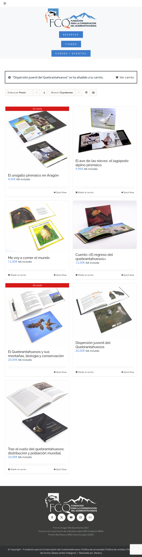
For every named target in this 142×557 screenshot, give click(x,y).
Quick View (61, 192)
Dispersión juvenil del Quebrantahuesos (93, 345)
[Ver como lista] (93, 92)
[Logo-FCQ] (71, 10)
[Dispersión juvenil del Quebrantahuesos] (105, 310)
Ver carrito (127, 77)
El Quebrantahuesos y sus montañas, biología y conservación (36, 354)
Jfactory (98, 553)
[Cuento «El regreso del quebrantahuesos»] (105, 225)
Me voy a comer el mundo (29, 258)
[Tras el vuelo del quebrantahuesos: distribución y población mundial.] (37, 411)
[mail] (90, 517)
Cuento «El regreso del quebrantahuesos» (94, 257)
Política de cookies (115, 549)
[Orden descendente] (44, 92)
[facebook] (52, 517)
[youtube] (71, 517)
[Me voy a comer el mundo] (37, 226)
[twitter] (61, 517)
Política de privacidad (93, 549)
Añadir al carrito (86, 192)
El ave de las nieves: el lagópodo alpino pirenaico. (102, 163)
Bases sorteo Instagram (64, 553)
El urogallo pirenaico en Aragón (33, 175)
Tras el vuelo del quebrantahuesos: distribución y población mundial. (36, 451)
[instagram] (81, 517)
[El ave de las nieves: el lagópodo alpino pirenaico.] (105, 131)
